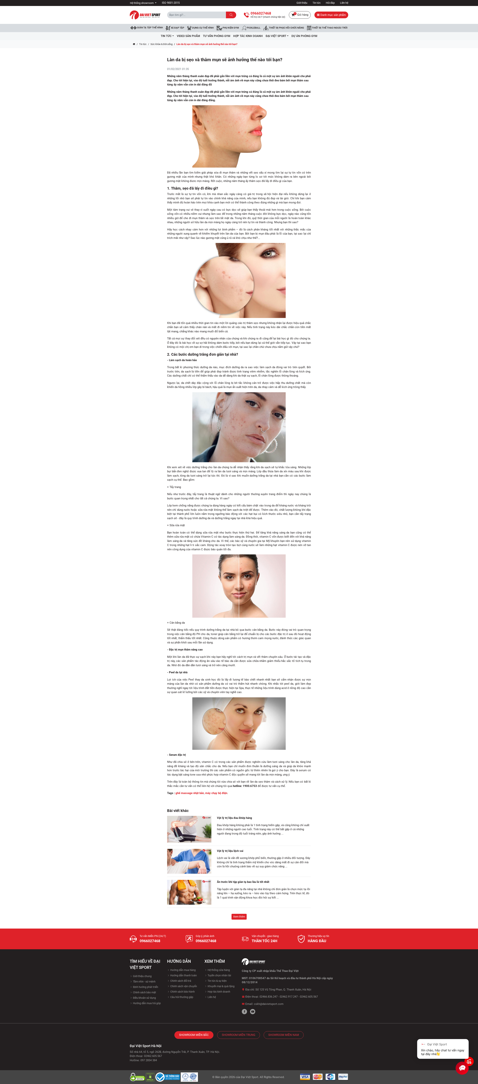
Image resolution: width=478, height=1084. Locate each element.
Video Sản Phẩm (188, 36)
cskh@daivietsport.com (268, 1004)
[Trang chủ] (134, 44)
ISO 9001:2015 (171, 2)
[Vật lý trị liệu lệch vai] (189, 861)
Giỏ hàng (301, 14)
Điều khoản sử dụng (144, 997)
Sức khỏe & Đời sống (161, 44)
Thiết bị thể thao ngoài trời (329, 27)
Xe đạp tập (177, 27)
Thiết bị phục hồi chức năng (286, 27)
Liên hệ (344, 2)
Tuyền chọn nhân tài (219, 975)
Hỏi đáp (330, 2)
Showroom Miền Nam (283, 1035)
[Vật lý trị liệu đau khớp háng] (189, 829)
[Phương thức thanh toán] (324, 1077)
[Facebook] (244, 1011)
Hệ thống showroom (142, 2)
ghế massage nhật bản (190, 793)
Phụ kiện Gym (230, 27)
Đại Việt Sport (249, 1077)
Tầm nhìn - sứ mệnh (144, 981)
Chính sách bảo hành (182, 991)
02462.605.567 (309, 996)
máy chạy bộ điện (216, 793)
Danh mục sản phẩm (333, 15)
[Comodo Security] (138, 1077)
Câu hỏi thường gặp (181, 997)
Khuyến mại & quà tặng (221, 986)
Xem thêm (239, 916)
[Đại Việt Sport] (145, 14)
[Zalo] (469, 1061)
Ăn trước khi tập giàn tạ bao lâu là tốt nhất (243, 882)
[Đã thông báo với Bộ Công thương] (168, 1077)
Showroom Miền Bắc (194, 1035)
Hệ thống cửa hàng (218, 969)
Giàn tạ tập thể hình (149, 27)
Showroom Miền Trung (238, 1035)
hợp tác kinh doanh (248, 36)
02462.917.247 (289, 996)
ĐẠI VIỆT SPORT (276, 36)
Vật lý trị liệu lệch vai (230, 851)
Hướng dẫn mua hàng (183, 969)
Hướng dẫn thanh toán (183, 975)
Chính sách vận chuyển (183, 986)
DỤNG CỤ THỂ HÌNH (203, 27)
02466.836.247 (268, 996)
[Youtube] (252, 1011)
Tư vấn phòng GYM (216, 36)
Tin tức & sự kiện (217, 980)
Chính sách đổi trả (180, 980)
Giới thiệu (302, 2)
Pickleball (253, 27)
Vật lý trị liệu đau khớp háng (234, 818)
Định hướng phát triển (145, 986)
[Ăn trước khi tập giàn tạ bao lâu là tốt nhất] (189, 892)
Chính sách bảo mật (144, 992)
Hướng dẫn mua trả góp (146, 1003)
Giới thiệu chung (142, 976)
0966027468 (150, 941)
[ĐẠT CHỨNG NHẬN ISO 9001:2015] (189, 1077)
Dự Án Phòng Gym (304, 36)
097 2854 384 (148, 1060)
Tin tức (317, 2)
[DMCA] (150, 1077)
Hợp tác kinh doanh (218, 991)
